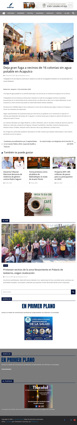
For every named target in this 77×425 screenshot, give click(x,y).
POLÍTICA (30, 13)
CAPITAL (59, 13)
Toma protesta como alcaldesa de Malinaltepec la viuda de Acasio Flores (38, 175)
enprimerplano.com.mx (23, 75)
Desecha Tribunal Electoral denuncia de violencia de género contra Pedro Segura (12, 175)
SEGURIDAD (39, 13)
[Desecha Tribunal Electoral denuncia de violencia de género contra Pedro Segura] (13, 158)
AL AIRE (67, 13)
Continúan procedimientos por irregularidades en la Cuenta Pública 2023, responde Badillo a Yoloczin (20, 144)
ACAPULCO (49, 13)
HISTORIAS (11, 13)
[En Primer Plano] (4, 13)
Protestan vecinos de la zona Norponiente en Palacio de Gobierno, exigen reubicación (33, 271)
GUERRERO (20, 13)
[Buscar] (73, 291)
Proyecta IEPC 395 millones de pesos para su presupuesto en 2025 (64, 175)
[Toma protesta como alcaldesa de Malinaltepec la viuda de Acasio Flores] (38, 158)
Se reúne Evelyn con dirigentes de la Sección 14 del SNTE (56, 142)
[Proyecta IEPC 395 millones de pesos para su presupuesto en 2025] (64, 158)
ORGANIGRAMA (6, 369)
